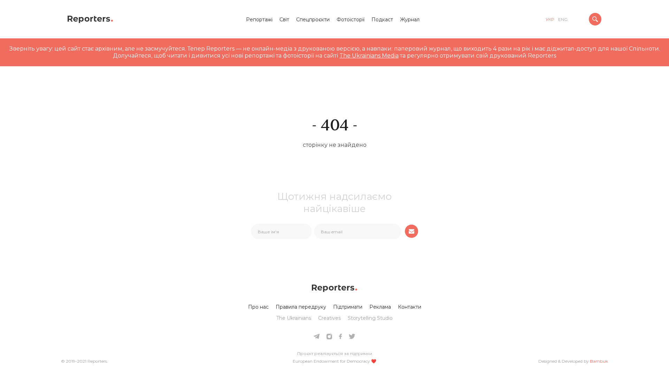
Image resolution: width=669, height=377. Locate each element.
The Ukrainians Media (369, 55)
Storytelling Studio (370, 318)
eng (563, 19)
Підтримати (347, 307)
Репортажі (259, 19)
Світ (284, 19)
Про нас (258, 307)
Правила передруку (301, 307)
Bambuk (599, 361)
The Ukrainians (293, 318)
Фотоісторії (350, 19)
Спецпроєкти (313, 19)
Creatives (329, 318)
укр (550, 19)
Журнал (410, 19)
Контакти (409, 307)
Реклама (380, 307)
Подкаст (382, 19)
